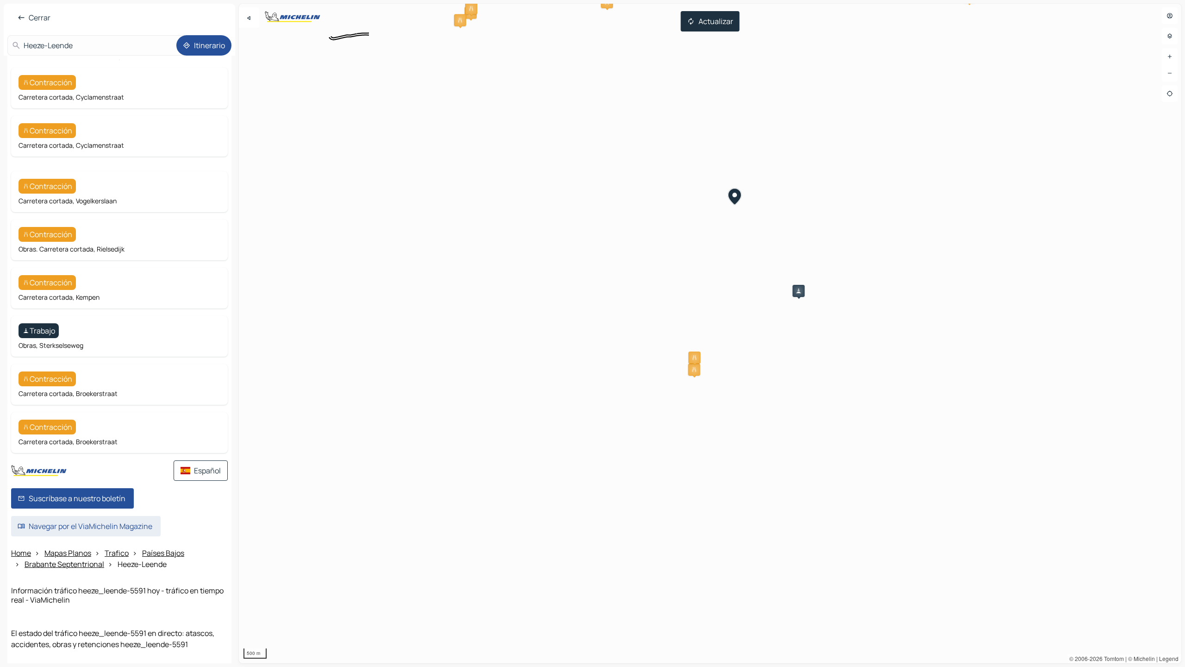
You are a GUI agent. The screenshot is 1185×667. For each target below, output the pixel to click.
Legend (1169, 658)
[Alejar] (1170, 73)
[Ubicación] (1170, 93)
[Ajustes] (1170, 36)
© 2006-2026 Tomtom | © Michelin (1112, 658)
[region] (710, 333)
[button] (471, 8)
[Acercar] (1170, 56)
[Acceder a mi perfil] (1170, 15)
